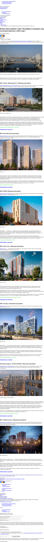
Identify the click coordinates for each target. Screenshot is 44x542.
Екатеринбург (2, 17)
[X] (4, 36)
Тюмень (1, 20)
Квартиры (4, 12)
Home (1, 22)
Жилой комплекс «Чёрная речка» (6, 422)
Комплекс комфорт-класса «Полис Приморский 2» (10, 85)
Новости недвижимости (7, 2)
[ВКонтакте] (0, 36)
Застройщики (17, 478)
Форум (1, 495)
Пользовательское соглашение (6, 501)
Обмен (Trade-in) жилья (6, 3)
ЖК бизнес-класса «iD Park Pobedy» (7, 366)
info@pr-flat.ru (2, 494)
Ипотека (13, 478)
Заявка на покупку (3, 496)
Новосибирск (2, 21)
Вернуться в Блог (3, 480)
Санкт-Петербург (3, 19)
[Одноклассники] (2, 36)
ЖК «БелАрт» (3, 306)
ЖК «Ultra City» (3, 248)
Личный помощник (4, 7)
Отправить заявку (16, 536)
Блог (3, 491)
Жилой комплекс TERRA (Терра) (6, 193)
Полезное (22, 478)
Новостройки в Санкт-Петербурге (9, 1)
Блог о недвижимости (6, 11)
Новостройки (8, 478)
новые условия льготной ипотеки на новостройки (22, 41)
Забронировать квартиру (6, 129)
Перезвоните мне (3, 8)
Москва (1, 18)
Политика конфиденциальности (6, 498)
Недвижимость (3, 478)
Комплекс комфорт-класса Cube (6, 135)
